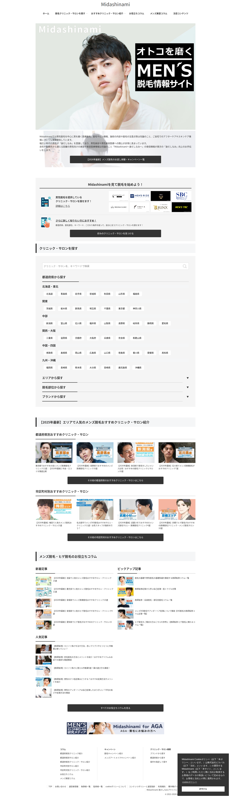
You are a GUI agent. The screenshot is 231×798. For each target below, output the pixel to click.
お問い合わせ (60, 786)
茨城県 (49, 308)
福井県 (93, 323)
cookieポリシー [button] (189, 782)
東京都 (121, 308)
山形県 (121, 293)
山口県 (107, 352)
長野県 (121, 323)
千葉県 (107, 308)
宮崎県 (107, 367)
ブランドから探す (157, 753)
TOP (50, 786)
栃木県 (64, 308)
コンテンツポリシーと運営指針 (142, 786)
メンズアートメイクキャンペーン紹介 (120, 757)
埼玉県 (93, 308)
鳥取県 (49, 352)
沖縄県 (138, 367)
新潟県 (49, 323)
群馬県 (78, 308)
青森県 (64, 293)
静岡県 (150, 323)
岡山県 (78, 352)
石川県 (78, 323)
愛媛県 (150, 352)
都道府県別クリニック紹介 (71, 753)
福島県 (136, 293)
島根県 (64, 352)
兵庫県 (107, 337)
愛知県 (165, 323)
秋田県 (107, 293)
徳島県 (121, 352)
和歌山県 (137, 337)
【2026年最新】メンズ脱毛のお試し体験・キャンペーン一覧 (115, 159)
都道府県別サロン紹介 (69, 757)
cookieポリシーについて (115, 786)
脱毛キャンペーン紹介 (113, 753)
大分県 (93, 367)
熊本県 (78, 367)
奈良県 (121, 337)
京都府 (78, 337)
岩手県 (78, 293)
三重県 (49, 337)
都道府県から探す (157, 757)
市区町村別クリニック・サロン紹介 (75, 770)
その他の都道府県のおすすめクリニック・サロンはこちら (115, 480)
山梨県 (107, 323)
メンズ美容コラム (67, 778)
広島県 (93, 352)
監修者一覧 (98, 786)
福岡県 (49, 367)
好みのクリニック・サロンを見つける (115, 233)
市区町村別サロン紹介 (69, 766)
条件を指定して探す (158, 761)
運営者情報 (73, 786)
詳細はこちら (63, 206)
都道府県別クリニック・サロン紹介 (75, 761)
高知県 (165, 352)
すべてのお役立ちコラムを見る (115, 707)
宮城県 (93, 293)
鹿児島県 (122, 367)
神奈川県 (137, 308)
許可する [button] (203, 789)
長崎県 (64, 367)
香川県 (136, 352)
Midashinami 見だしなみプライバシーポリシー (167, 789)
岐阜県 (136, 323)
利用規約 (161, 786)
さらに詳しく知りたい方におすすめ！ (76, 220)
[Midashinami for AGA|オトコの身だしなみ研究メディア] (115, 728)
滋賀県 (64, 337)
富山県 (64, 323)
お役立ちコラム (66, 774)
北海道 (49, 293)
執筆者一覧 (86, 786)
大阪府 (93, 337)
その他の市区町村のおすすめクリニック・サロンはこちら (115, 537)
